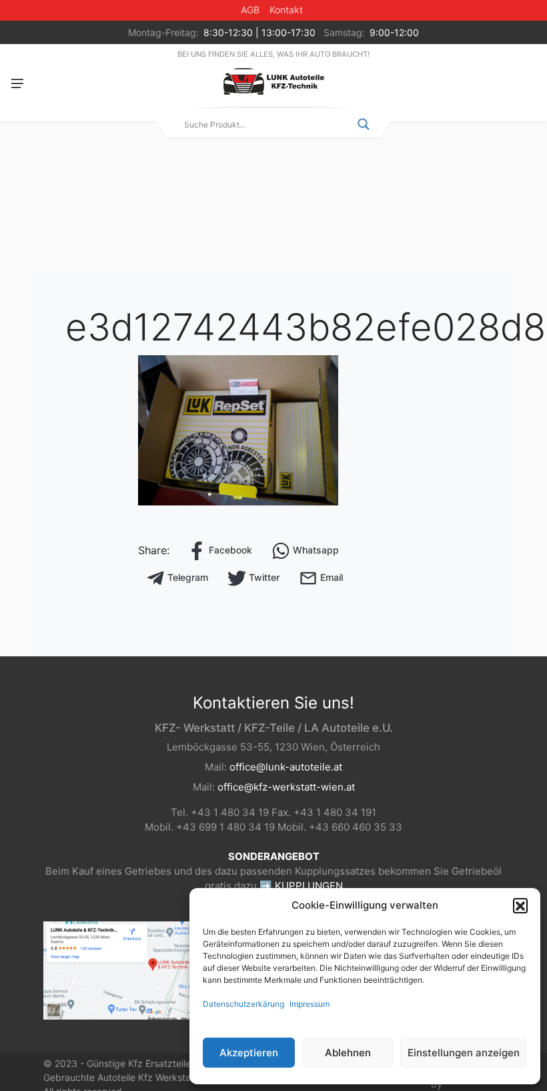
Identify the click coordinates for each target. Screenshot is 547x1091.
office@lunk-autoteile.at (285, 766)
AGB (250, 9)
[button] (520, 905)
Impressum (310, 1004)
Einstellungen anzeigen (464, 1052)
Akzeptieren (248, 1052)
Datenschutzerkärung (243, 1004)
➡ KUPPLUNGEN (301, 885)
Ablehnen (348, 1052)
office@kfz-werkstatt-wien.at (286, 787)
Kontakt (286, 9)
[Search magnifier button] (363, 124)
